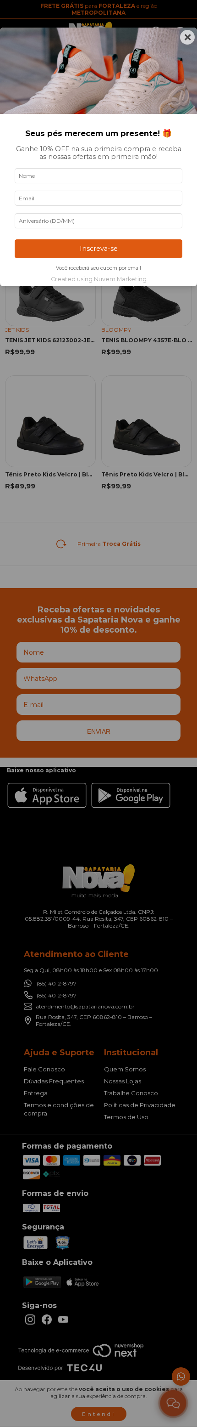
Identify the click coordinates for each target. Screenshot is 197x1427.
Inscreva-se (99, 248)
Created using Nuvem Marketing (99, 279)
